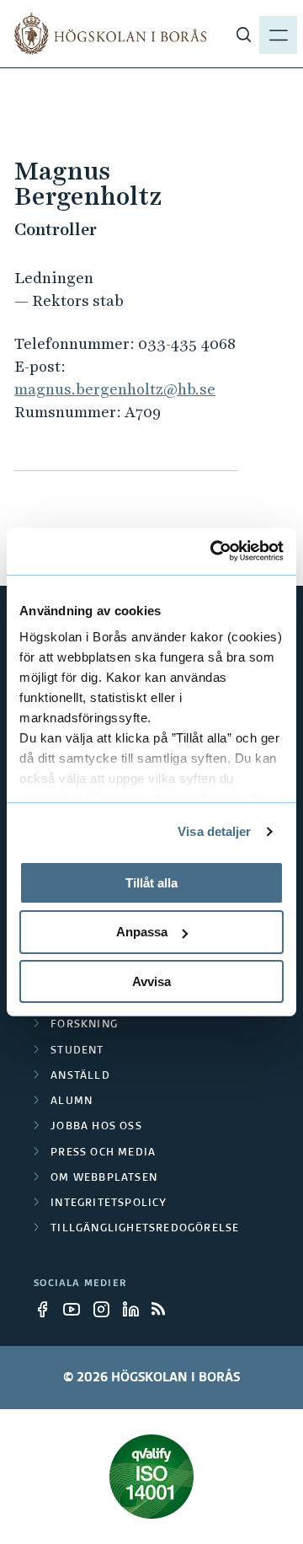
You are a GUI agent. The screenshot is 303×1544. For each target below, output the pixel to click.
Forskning (84, 1025)
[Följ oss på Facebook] (47, 1308)
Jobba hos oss (96, 1127)
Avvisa (151, 981)
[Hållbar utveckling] (151, 1476)
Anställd (80, 1076)
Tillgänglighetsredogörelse (144, 1229)
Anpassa (141, 932)
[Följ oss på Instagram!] (106, 1308)
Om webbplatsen (103, 1178)
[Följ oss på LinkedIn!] (135, 1308)
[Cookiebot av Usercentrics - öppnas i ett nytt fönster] (214, 551)
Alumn (71, 1101)
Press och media (103, 1153)
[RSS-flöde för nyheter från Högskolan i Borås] (165, 1308)
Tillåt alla (151, 882)
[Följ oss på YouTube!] (76, 1308)
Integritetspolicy (108, 1203)
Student (77, 1051)
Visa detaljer (214, 831)
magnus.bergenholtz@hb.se (114, 389)
